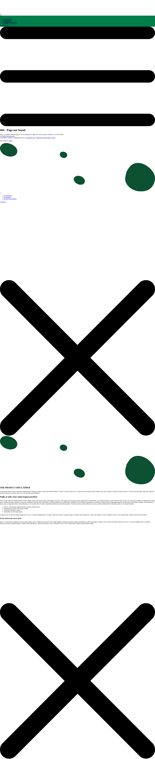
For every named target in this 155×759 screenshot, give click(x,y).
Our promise (7, 21)
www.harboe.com (30, 137)
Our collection (8, 19)
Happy (11, 141)
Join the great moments (10, 22)
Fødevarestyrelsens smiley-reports (45, 137)
